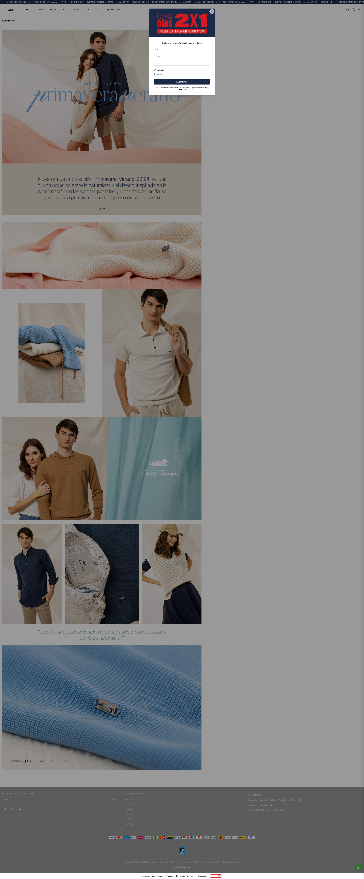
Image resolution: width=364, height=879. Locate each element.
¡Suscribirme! (182, 82)
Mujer (159, 74)
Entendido (216, 876)
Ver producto (351, 16)
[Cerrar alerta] (360, 4)
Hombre (160, 71)
